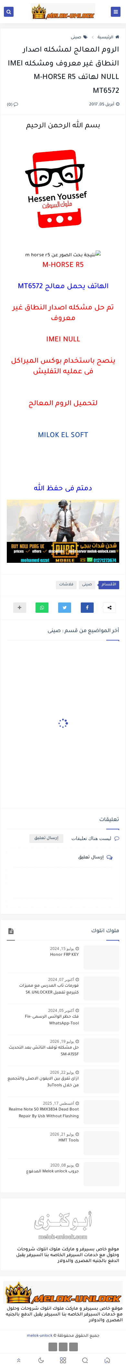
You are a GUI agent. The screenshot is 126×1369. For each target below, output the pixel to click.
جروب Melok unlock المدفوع (52, 1171)
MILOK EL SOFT (63, 436)
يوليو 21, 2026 (62, 1134)
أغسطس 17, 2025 (58, 1103)
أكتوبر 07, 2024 (61, 979)
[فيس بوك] (73, 1347)
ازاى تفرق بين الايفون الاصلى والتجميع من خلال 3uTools (43, 1082)
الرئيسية (105, 37)
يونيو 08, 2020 (62, 1165)
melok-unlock (39, 1336)
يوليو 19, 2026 (62, 1041)
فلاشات (66, 585)
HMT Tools (68, 1141)
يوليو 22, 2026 (62, 1072)
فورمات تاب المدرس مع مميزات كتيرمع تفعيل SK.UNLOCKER (49, 989)
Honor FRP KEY (64, 955)
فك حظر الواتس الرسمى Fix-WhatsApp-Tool (52, 1020)
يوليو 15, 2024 (62, 948)
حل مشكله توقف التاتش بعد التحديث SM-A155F (44, 1051)
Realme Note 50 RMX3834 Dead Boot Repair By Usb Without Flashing (44, 1113)
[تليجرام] (63, 1347)
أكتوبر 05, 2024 (61, 1010)
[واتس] (52, 1347)
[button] (87, 607)
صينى (76, 37)
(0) (10, 105)
